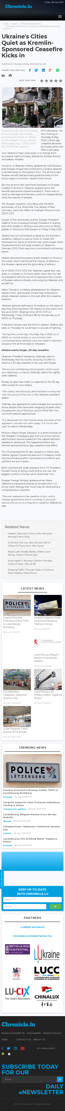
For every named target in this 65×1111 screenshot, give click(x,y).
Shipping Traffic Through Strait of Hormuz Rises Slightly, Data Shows (31, 571)
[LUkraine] (47, 953)
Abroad (7, 821)
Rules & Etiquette (13, 1033)
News (14, 24)
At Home (7, 797)
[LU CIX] (17, 992)
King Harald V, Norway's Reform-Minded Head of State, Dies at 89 (30, 562)
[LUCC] (47, 973)
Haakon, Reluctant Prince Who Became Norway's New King (30, 535)
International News (31, 24)
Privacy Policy (52, 1033)
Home (6, 24)
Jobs (5, 1039)
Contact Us (23, 1039)
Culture (7, 833)
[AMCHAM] (17, 973)
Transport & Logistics (14, 809)
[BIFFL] (17, 949)
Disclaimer (34, 1033)
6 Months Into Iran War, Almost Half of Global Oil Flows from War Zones (29, 544)
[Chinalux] (47, 997)
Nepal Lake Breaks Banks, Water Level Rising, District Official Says (29, 553)
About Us (39, 1039)
